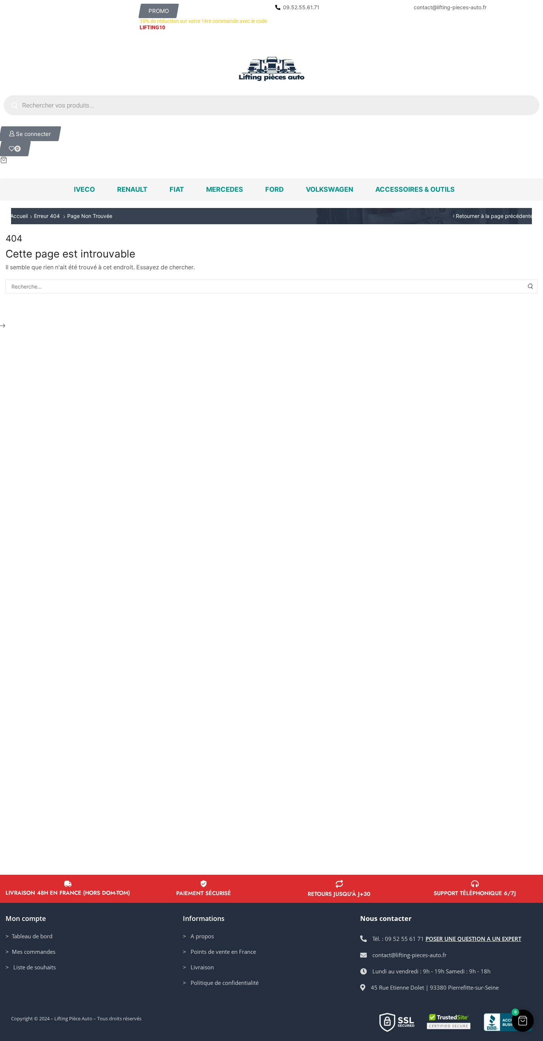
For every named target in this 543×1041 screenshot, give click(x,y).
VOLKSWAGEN (329, 189)
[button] (158, 11)
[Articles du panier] (271, 160)
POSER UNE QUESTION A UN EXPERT (473, 938)
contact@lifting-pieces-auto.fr (450, 7)
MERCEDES (224, 189)
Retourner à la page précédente (494, 216)
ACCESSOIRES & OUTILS (415, 189)
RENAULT (132, 189)
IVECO (84, 189)
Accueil (19, 216)
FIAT (177, 189)
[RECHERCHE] (531, 286)
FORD (274, 189)
